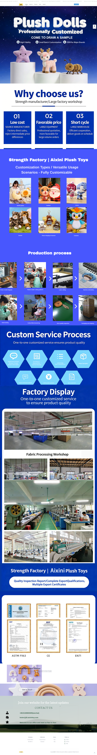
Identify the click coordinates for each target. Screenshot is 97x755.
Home (26, 4)
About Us (31, 4)
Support (44, 4)
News (40, 4)
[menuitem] (26, 4)
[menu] (36, 4)
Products (35, 4)
